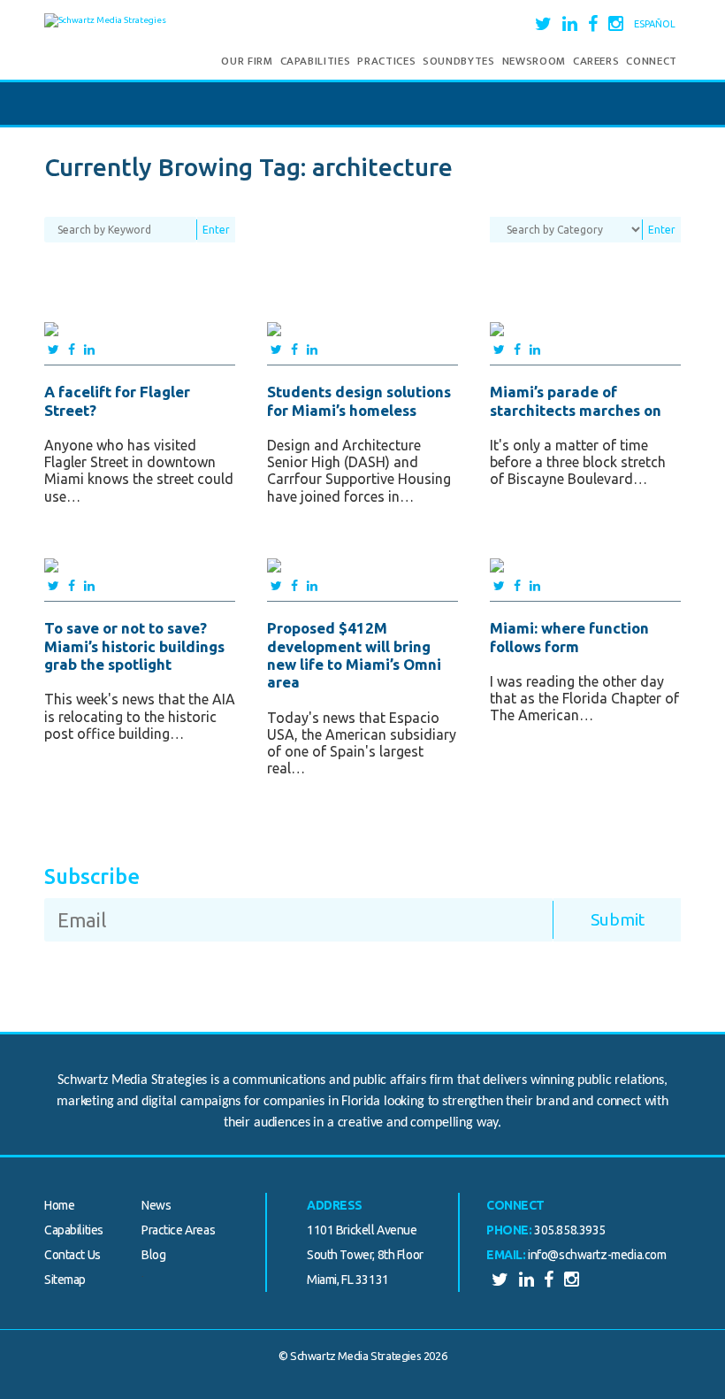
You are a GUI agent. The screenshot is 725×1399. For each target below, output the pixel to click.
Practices (386, 61)
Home (59, 1205)
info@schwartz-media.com (597, 1255)
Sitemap (65, 1279)
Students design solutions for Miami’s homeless (359, 400)
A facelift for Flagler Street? (117, 400)
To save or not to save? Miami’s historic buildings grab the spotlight (134, 646)
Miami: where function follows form (569, 636)
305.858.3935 (570, 1230)
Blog (153, 1255)
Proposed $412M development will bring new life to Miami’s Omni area (354, 654)
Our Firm (246, 61)
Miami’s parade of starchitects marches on (575, 400)
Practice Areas (178, 1230)
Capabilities (315, 61)
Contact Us (72, 1255)
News (156, 1205)
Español (654, 24)
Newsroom (534, 61)
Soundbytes (459, 61)
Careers (596, 61)
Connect (651, 61)
